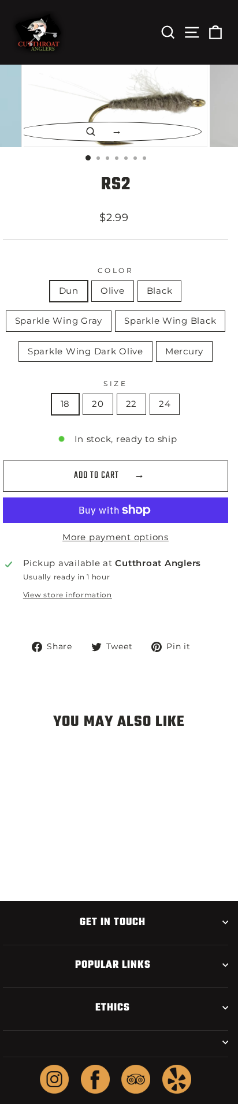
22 (131, 404)
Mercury (184, 351)
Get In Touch (113, 922)
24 (164, 404)
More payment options (115, 537)
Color (116, 271)
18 (65, 404)
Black (160, 291)
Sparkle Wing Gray (59, 321)
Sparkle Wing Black (170, 321)
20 (97, 404)
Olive (113, 291)
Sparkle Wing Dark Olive (85, 351)
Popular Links (113, 965)
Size (115, 384)
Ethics (112, 1007)
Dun (69, 291)
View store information (67, 595)
